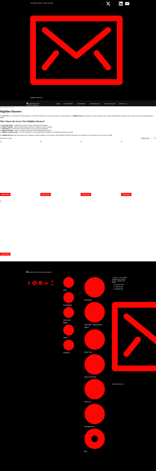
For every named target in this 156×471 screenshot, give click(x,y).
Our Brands (81, 103)
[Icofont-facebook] (102, 3)
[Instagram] (40, 283)
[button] (68, 103)
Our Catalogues (109, 103)
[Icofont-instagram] (114, 3)
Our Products (95, 103)
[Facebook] (29, 283)
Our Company (68, 103)
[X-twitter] (108, 3)
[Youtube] (127, 3)
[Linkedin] (121, 3)
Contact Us (123, 103)
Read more (5, 194)
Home (58, 103)
